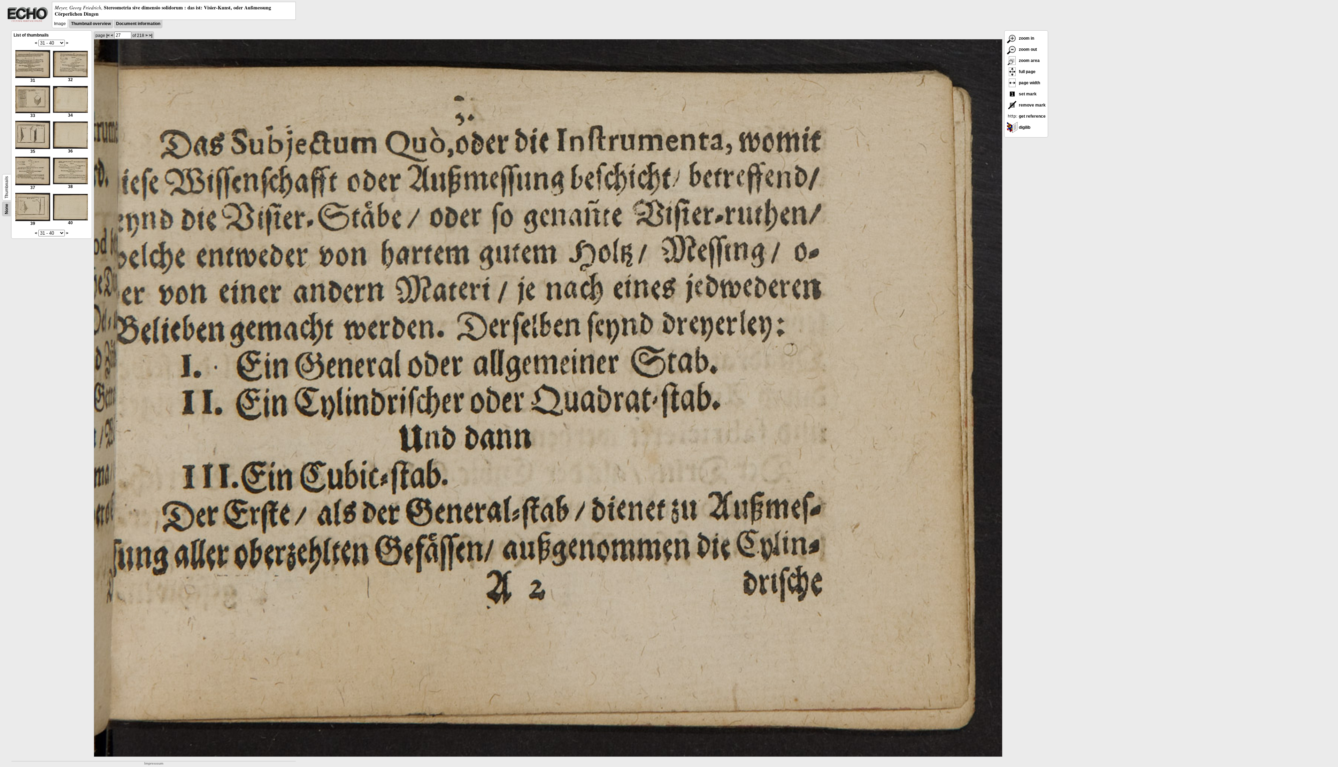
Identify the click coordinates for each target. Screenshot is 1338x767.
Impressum (153, 763)
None (6, 209)
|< (108, 35)
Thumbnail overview (91, 23)
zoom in (1026, 38)
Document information (138, 23)
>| (150, 35)
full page (1027, 71)
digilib (1024, 127)
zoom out (1027, 49)
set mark (1027, 94)
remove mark (1032, 105)
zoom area (1029, 60)
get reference (1032, 116)
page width (1029, 82)
